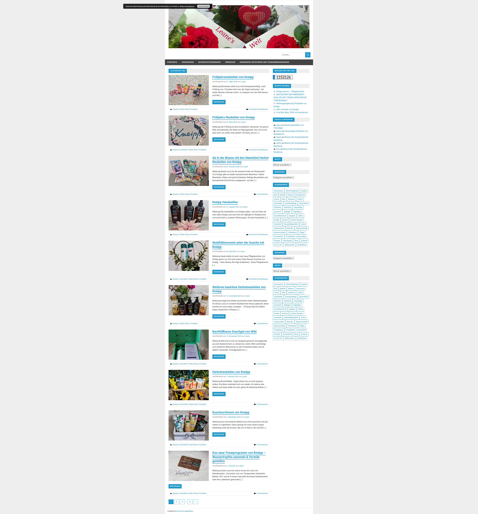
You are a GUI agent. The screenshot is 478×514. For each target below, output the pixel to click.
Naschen (290, 228)
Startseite (172, 62)
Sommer (304, 241)
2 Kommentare (262, 323)
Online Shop (184, 109)
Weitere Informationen (187, 6)
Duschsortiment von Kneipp (230, 412)
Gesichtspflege (291, 203)
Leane (243, 82)
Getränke (277, 207)
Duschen (291, 199)
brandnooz (300, 195)
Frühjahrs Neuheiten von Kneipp (233, 117)
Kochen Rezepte (296, 220)
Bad (275, 195)
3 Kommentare (262, 194)
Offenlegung (188, 62)
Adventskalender (292, 191)
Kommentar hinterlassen (258, 109)
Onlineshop (292, 232)
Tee (275, 245)
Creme (276, 199)
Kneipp (276, 220)
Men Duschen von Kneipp (287, 109)
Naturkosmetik (301, 228)
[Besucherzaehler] (283, 79)
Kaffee (300, 216)
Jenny (278, 125)
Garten (300, 199)
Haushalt (277, 212)
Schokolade (287, 241)
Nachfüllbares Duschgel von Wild (234, 331)
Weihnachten (290, 245)
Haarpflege (298, 207)
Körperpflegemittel (291, 224)
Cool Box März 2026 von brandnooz (292, 112)
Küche (303, 224)
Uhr (280, 245)
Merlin (190, 511)
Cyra (278, 149)
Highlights (297, 212)
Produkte (194, 109)
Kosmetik (183, 150)
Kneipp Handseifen (225, 202)
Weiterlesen (219, 102)
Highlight (287, 212)
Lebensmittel (279, 228)
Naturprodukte (279, 232)
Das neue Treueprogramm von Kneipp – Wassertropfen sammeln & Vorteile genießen (239, 457)
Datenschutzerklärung (209, 62)
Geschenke (278, 203)
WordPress (180, 511)
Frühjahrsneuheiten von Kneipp (233, 77)
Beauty (175, 109)
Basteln (283, 195)
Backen (304, 191)
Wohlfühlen (301, 245)
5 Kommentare (262, 404)
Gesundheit (303, 203)
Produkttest (278, 237)
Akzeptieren (203, 6)
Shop (296, 241)
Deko (283, 199)
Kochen (285, 220)
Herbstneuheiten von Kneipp (231, 372)
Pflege (301, 232)
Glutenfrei (287, 207)
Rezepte (277, 241)
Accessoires (278, 191)
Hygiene (292, 216)
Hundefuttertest (280, 216)
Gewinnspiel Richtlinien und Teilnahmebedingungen (264, 62)
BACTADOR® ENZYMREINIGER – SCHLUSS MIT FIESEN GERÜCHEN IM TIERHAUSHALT (289, 97)
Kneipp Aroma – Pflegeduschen (290, 91)
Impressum (230, 62)
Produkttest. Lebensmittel (296, 237)
